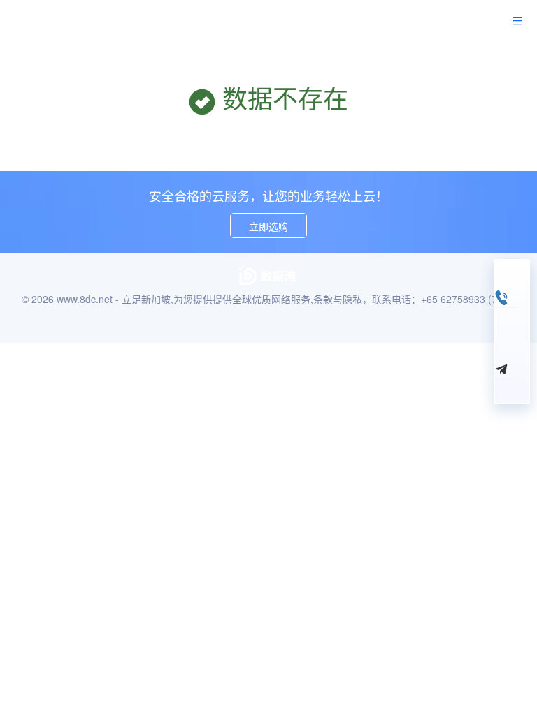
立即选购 (268, 226)
